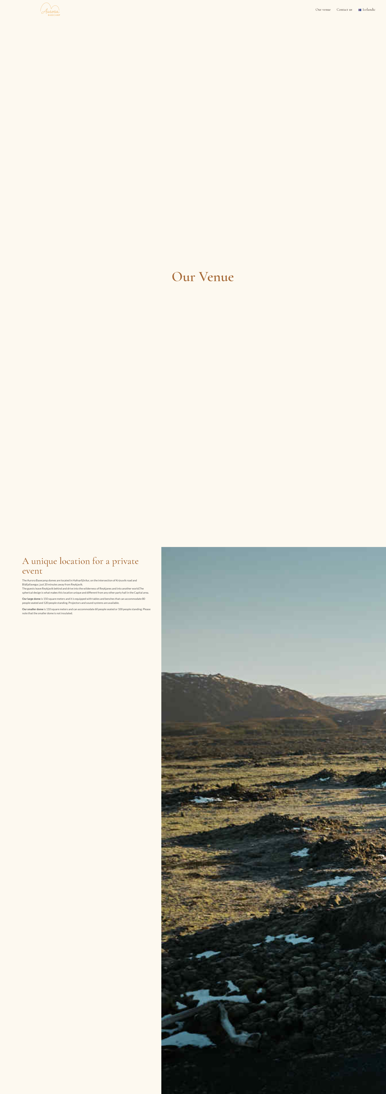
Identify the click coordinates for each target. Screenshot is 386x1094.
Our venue (323, 9)
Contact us (344, 9)
